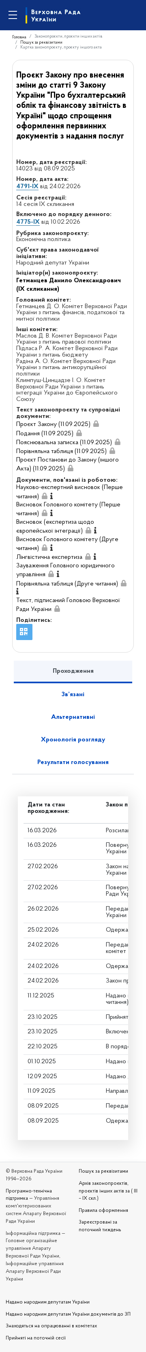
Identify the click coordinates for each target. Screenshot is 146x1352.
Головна (19, 37)
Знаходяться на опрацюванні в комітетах (51, 1326)
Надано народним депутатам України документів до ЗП (68, 1314)
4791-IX (27, 186)
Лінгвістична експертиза (49, 557)
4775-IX (28, 222)
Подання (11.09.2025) (44, 433)
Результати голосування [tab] (73, 762)
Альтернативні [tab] (73, 717)
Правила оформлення (103, 1210)
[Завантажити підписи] (96, 424)
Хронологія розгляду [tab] (73, 740)
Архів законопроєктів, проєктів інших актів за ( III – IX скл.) (108, 1191)
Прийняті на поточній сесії (36, 1338)
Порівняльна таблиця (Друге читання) (67, 584)
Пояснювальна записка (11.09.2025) (64, 442)
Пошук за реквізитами (41, 42)
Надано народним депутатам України (48, 1302)
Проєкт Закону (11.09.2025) (53, 424)
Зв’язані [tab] (73, 694)
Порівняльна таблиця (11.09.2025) (61, 451)
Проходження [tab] (73, 671)
